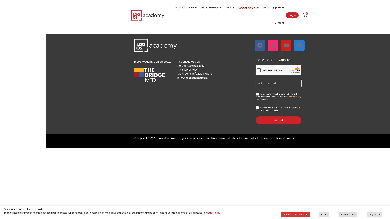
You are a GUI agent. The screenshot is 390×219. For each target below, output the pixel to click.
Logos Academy (185, 7)
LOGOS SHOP (246, 7)
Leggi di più (374, 214)
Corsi (228, 7)
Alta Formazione (209, 7)
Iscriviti (279, 120)
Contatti (279, 22)
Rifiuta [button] (324, 214)
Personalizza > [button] (348, 214)
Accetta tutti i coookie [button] (295, 214)
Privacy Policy (295, 96)
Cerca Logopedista (273, 7)
